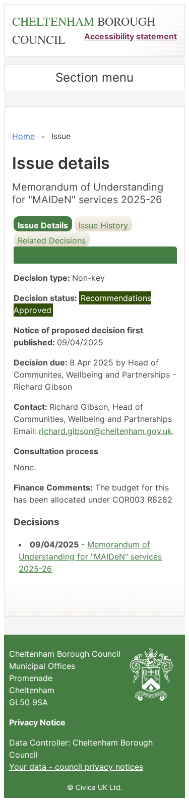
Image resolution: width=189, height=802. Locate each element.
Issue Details (43, 225)
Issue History (103, 225)
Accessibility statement (130, 36)
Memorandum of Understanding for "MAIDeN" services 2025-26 (90, 556)
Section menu (94, 77)
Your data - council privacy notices (76, 767)
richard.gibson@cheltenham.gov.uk (105, 431)
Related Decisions (52, 240)
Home (23, 136)
